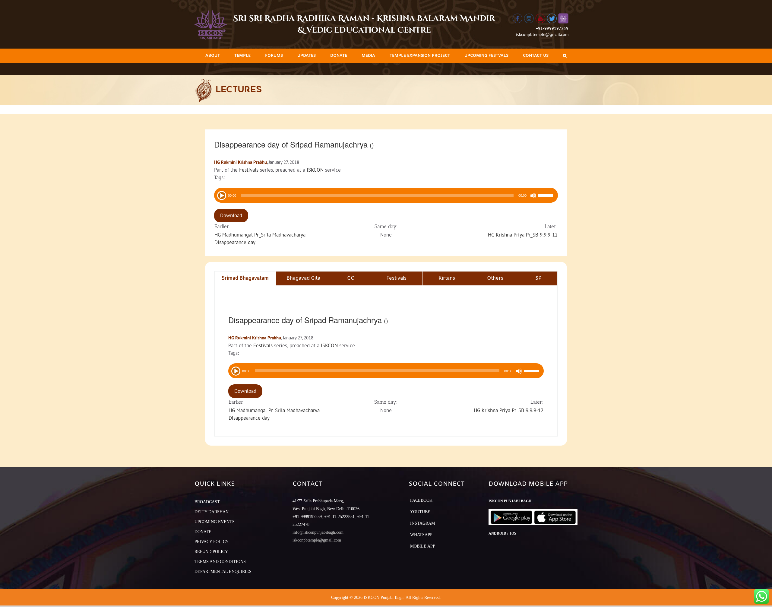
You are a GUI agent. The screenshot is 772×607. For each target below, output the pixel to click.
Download (231, 215)
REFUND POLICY (211, 551)
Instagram (422, 523)
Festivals (248, 170)
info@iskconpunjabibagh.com (318, 532)
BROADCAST (207, 502)
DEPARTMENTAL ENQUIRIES (223, 571)
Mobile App (422, 546)
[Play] (221, 195)
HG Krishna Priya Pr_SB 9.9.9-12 (523, 234)
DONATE (203, 531)
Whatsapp (421, 534)
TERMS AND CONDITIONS (220, 561)
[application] (386, 195)
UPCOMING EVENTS (215, 522)
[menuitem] (212, 56)
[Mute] (533, 195)
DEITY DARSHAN (212, 512)
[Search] (565, 56)
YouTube (420, 512)
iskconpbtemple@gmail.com (542, 34)
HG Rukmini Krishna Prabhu (240, 162)
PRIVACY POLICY (212, 541)
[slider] (546, 196)
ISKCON (315, 170)
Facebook (421, 500)
